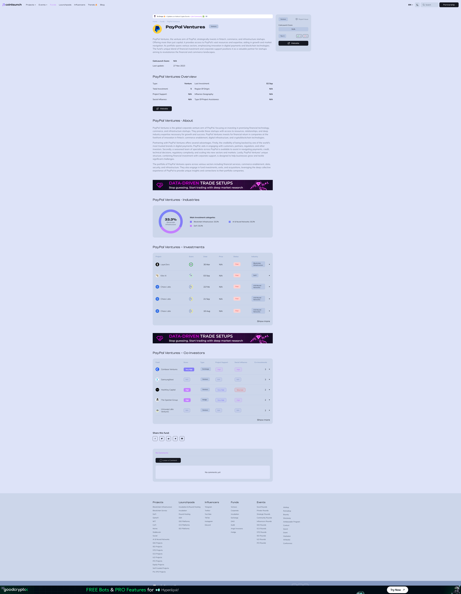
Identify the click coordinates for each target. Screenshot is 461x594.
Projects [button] (30, 5)
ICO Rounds (261, 528)
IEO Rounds (261, 536)
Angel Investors (237, 528)
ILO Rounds (261, 539)
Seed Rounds (262, 507)
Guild (233, 525)
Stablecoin (157, 532)
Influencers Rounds (264, 521)
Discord (208, 525)
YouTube (208, 514)
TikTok (207, 518)
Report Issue (303, 19)
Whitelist (286, 540)
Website (295, 43)
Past (237, 264)
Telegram (208, 507)
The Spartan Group (169, 400)
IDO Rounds (261, 525)
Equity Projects (158, 564)
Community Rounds (264, 518)
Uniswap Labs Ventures (167, 410)
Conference (287, 543)
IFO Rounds (261, 543)
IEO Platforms (184, 528)
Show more (263, 321)
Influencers (79, 5)
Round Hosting (184, 514)
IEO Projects (157, 546)
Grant (285, 532)
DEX (180, 518)
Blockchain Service (160, 510)
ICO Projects (157, 554)
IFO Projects (157, 561)
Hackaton (287, 536)
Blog (102, 5)
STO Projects (158, 550)
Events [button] (42, 5)
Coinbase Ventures (169, 369)
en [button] (409, 5)
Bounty (286, 514)
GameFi (156, 518)
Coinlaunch (12, 5)
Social (155, 536)
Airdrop (286, 507)
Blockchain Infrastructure (258, 264)
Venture (283, 19)
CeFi (154, 525)
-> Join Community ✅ (197, 16)
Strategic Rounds (263, 514)
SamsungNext (167, 379)
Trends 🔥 (92, 5)
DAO (233, 521)
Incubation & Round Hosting (189, 507)
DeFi (255, 275)
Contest (286, 525)
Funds (53, 5)
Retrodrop (287, 511)
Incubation (183, 510)
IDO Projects (157, 543)
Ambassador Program (291, 522)
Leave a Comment (170, 460)
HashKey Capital (168, 390)
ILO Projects (157, 557)
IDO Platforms (184, 521)
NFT (154, 521)
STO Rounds (261, 532)
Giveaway (287, 518)
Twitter (207, 510)
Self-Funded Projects (161, 568)
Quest (285, 529)
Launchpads (65, 5)
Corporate (235, 510)
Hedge (204, 400)
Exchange (205, 369)
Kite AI (163, 275)
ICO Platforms (184, 525)
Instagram (209, 521)
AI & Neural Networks (257, 286)
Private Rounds (263, 510)
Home (155, 21)
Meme (155, 528)
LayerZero (165, 264)
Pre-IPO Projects (159, 572)
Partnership (449, 5)
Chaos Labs (166, 287)
